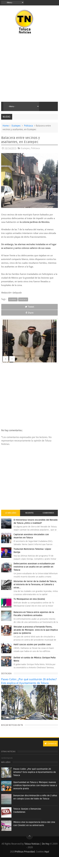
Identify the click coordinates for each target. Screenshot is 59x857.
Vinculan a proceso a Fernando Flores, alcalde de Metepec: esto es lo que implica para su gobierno (36, 629)
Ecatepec (16, 125)
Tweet (31, 306)
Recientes (29, 513)
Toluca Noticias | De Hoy (36, 843)
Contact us (51, 743)
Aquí (46, 851)
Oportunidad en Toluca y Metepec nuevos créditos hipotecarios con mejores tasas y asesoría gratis (35, 785)
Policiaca (28, 125)
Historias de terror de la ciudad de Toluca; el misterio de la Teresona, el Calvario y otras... (35, 584)
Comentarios (48, 513)
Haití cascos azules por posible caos (32, 644)
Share (31, 312)
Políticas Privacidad (25, 851)
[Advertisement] (29, 68)
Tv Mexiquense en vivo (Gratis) (29, 599)
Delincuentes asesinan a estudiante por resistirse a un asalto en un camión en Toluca (34, 566)
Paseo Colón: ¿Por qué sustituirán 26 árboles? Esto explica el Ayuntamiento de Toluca (34, 772)
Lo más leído (10, 513)
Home (6, 125)
